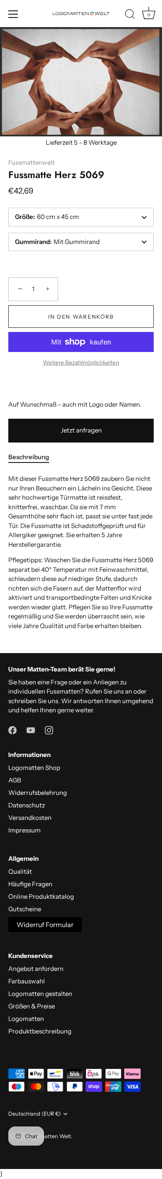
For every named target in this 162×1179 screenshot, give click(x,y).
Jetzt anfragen (81, 430)
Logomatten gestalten (40, 994)
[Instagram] (49, 730)
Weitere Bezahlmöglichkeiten (81, 362)
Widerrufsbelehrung (37, 793)
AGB (14, 780)
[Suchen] (130, 15)
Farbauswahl (26, 981)
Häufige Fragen (30, 884)
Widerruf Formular (45, 924)
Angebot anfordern (36, 969)
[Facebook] (12, 730)
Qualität (20, 871)
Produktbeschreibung (39, 1031)
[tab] (32, 457)
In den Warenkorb (81, 316)
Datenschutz (26, 805)
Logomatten (26, 1019)
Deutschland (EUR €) (34, 1114)
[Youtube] (31, 730)
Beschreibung (28, 457)
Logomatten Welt (49, 1136)
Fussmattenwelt (31, 162)
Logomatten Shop (34, 768)
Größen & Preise (31, 1006)
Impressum (24, 830)
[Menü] (13, 14)
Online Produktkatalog (41, 896)
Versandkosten (30, 818)
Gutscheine (24, 909)
